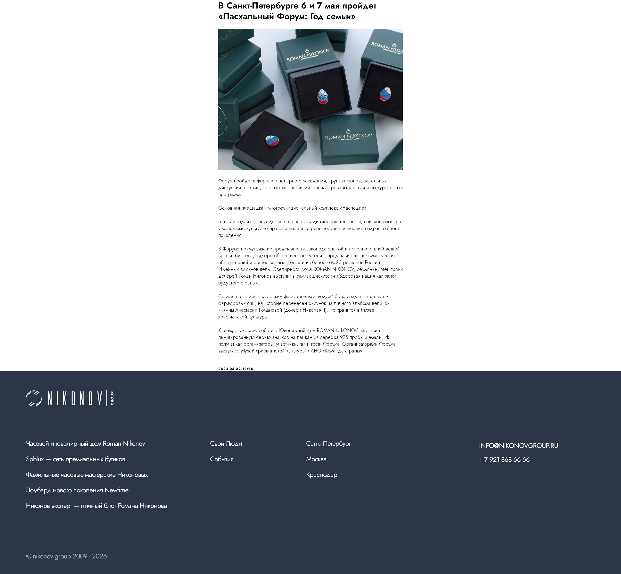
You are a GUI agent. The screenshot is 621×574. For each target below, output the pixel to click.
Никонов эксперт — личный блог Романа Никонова (96, 506)
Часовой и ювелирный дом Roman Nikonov (85, 443)
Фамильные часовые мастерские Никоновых (87, 475)
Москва (316, 459)
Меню (585, 18)
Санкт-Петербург (328, 443)
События (222, 459)
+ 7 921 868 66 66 (504, 459)
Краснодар (321, 475)
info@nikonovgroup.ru (518, 446)
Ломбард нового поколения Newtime (77, 490)
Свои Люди (226, 443)
